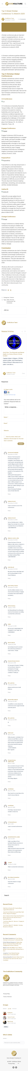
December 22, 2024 (12, 503)
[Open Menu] (2, 4)
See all (6, 1026)
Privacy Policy (6, 993)
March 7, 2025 (11, 763)
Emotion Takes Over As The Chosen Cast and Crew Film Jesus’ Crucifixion (13, 958)
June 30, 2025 (11, 838)
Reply (9, 494)
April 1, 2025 (11, 824)
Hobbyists (9, 1012)
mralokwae (11, 789)
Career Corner (11, 1017)
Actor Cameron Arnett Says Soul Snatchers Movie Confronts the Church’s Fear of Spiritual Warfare (13, 917)
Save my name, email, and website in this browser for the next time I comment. (13, 438)
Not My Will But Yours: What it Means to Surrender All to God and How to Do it (13, 949)
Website (6, 430)
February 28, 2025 (12, 684)
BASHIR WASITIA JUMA (14, 837)
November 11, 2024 (10, 20)
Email (6, 423)
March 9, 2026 (11, 879)
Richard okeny (11, 605)
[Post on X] (11, 290)
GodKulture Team (9, 18)
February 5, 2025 (12, 662)
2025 (8, 299)
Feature (12, 297)
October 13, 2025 (12, 864)
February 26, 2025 (12, 701)
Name (6, 417)
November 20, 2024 (12, 454)
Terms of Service (7, 996)
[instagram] (16, 1067)
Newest (5, 1008)
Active (9, 1008)
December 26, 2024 (13, 540)
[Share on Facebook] (8, 290)
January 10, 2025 (12, 644)
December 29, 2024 (13, 569)
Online (5, 1038)
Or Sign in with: (8, 389)
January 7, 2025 (11, 607)
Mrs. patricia (11, 683)
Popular (14, 1008)
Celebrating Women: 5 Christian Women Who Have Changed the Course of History (12, 944)
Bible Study (10, 1021)
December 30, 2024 (13, 587)
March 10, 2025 (11, 790)
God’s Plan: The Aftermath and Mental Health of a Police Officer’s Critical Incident (13, 354)
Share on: (4, 290)
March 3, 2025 (11, 734)
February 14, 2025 (12, 626)
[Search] (25, 3)
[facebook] (13, 1067)
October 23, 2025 (10, 374)
